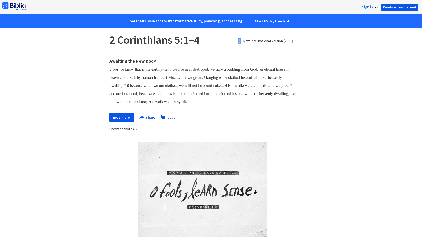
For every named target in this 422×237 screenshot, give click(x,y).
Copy (171, 117)
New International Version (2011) (268, 41)
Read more (121, 117)
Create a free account (400, 7)
